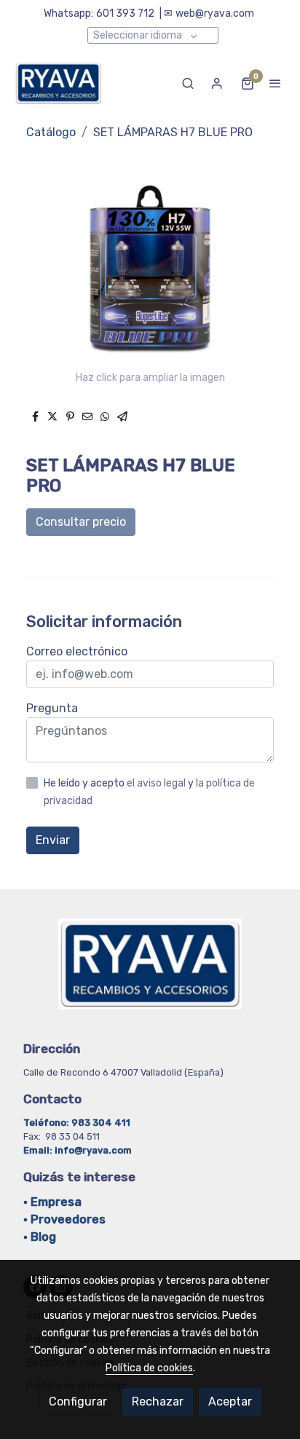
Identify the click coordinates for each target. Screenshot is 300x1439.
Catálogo (51, 132)
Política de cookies (149, 1368)
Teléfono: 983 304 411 (78, 1122)
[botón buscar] (188, 83)
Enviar (53, 840)
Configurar (78, 1401)
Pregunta (52, 708)
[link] (58, 83)
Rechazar (157, 1401)
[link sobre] (150, 972)
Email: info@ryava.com (77, 1150)
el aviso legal (157, 783)
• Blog (39, 1237)
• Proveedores (64, 1219)
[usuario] (217, 83)
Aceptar (230, 1401)
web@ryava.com (214, 13)
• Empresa (52, 1202)
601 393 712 (125, 13)
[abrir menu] (275, 83)
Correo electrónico (76, 651)
